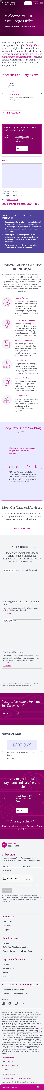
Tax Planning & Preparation (25, 320)
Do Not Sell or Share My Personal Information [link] (16, 1078)
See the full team (11, 113)
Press (5, 976)
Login (36, 3)
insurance (32, 57)
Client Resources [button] (10, 938)
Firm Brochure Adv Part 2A (10, 1065)
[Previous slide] (2, 93)
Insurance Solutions (22, 378)
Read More (11, 758)
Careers (6, 964)
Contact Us (7, 922)
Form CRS (5, 1070)
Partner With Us (9, 968)
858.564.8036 (12, 200)
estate (23, 57)
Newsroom (7, 972)
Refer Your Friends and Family (15, 947)
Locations (7, 926)
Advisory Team (34, 826)
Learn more (7, 613)
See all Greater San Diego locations (19, 204)
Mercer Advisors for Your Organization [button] (21, 984)
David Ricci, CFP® (22, 137)
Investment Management (24, 340)
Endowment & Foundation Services (16, 994)
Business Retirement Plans (13, 990)
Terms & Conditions (8, 1057)
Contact (28, 3)
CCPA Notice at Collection (10, 1074)
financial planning (20, 54)
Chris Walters (14, 94)
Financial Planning (21, 298)
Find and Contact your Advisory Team (17, 951)
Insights (6, 930)
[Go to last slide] (2, 469)
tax (17, 57)
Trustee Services (21, 395)
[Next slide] (42, 93)
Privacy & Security (7, 1061)
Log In (5, 943)
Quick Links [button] (8, 916)
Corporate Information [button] (13, 959)
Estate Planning (21, 360)
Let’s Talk (22, 149)
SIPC (37, 1028)
